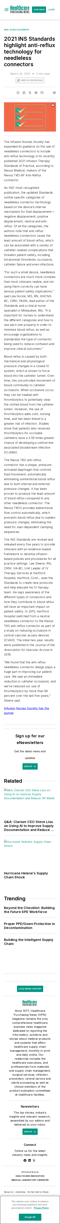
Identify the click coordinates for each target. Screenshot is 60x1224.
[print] (54, 92)
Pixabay (46, 105)
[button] (6, 9)
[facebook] (18, 92)
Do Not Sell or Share (38, 1192)
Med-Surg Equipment (17, 29)
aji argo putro (31, 105)
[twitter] (30, 92)
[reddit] (36, 92)
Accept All (30, 1217)
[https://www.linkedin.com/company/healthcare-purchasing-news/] (29, 1160)
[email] (42, 92)
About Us (9, 1192)
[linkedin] (24, 92)
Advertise (21, 1192)
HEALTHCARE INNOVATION (30, 1176)
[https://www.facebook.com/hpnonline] (25, 1160)
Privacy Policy (41, 1208)
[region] (30, 1210)
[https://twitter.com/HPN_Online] (34, 1160)
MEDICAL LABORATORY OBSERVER (30, 1180)
